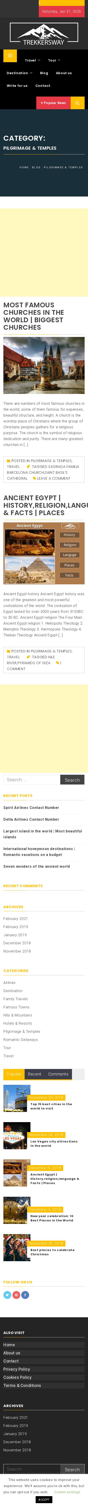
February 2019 (15, 927)
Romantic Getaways (20, 1040)
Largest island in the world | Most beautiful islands (42, 834)
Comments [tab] (58, 1074)
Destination (17, 73)
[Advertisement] (44, 253)
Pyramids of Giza (34, 663)
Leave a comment (54, 478)
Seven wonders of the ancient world (36, 866)
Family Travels (15, 999)
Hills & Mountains (17, 1015)
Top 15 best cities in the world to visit (51, 1106)
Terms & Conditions (22, 1385)
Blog (44, 73)
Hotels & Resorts (17, 1023)
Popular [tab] (14, 1074)
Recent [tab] (35, 1074)
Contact (43, 85)
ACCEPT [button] (44, 1499)
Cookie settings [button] (67, 1492)
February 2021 (15, 919)
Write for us (17, 85)
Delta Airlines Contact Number (31, 819)
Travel (30, 60)
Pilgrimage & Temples (51, 460)
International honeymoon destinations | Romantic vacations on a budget (39, 852)
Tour (52, 60)
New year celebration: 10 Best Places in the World (51, 1218)
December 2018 (17, 943)
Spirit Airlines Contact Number (31, 808)
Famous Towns (16, 1007)
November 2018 (17, 951)
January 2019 (15, 935)
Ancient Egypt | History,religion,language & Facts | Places (54, 1178)
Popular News (54, 103)
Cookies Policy (17, 1377)
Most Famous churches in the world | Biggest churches (33, 316)
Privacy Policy (16, 1369)
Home (9, 1344)
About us (64, 73)
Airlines (9, 983)
